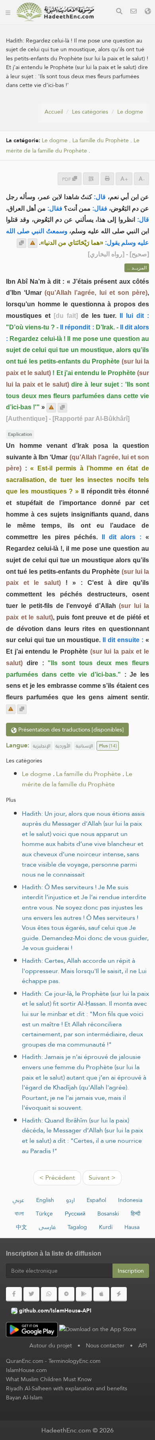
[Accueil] (8, 12)
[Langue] (148, 12)
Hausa (132, 1227)
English (45, 1200)
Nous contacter (105, 1345)
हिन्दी (135, 1213)
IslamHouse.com (26, 1370)
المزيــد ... (137, 268)
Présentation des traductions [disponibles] (70, 729)
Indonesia (130, 1200)
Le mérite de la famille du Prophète (73, 145)
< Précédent (57, 1177)
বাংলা (19, 1213)
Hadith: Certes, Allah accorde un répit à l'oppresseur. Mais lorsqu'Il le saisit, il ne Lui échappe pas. (84, 971)
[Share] (91, 178)
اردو (70, 1200)
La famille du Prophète (100, 140)
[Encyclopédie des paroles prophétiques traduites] (55, 12)
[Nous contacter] (133, 12)
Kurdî (105, 1227)
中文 (21, 1227)
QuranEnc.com (24, 1361)
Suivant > (102, 1177)
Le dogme (130, 111)
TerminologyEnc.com (74, 1361)
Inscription (131, 1271)
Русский (75, 1213)
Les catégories (90, 111)
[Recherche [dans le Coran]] (119, 12)
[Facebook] (14, 1294)
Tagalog (77, 1227)
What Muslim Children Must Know (48, 1379)
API (142, 1345)
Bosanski (108, 1213)
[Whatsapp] (49, 1294)
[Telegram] (66, 1294)
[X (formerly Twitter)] (31, 1294)
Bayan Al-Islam (24, 1397)
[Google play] (84, 1294)
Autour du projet (50, 1345)
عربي (18, 1200)
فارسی (47, 1227)
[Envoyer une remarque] (32, 243)
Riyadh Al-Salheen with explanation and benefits (66, 1388)
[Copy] (21, 243)
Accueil (54, 111)
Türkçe (44, 1213)
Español (96, 1200)
